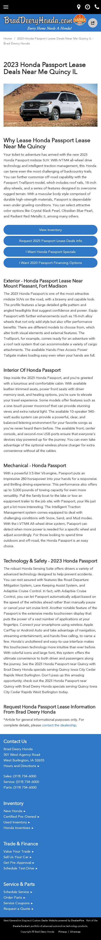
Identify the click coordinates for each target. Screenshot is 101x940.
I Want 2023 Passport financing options (50, 263)
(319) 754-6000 (24, 776)
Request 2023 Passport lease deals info (50, 241)
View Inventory (50, 230)
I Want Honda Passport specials (51, 252)
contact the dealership (59, 725)
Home (8, 38)
